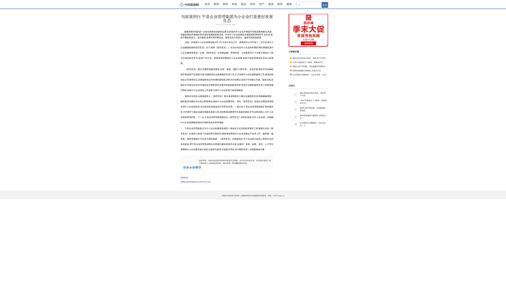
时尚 (252, 4)
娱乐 (243, 4)
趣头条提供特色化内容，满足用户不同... (313, 94)
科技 (234, 4)
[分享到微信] (200, 167)
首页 (207, 4)
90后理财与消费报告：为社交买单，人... (313, 124)
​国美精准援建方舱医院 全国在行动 (307, 71)
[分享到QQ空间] (188, 167)
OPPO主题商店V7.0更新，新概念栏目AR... (313, 102)
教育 (280, 4)
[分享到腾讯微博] (194, 167)
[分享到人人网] (197, 167)
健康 (289, 4)
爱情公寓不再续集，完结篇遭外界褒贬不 (309, 66)
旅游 (271, 4)
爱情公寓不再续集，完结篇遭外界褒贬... (313, 109)
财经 (225, 4)
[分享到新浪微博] (191, 167)
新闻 (216, 4)
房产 (261, 4)
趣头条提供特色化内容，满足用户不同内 (309, 58)
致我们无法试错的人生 (190, 182)
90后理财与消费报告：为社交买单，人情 (309, 75)
